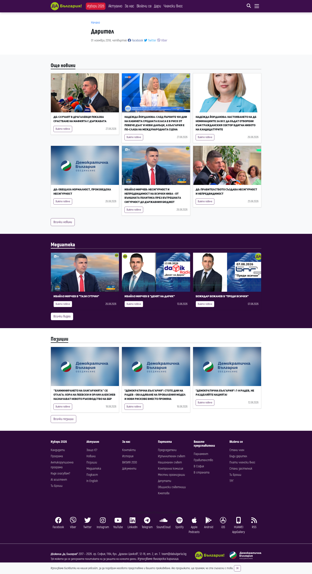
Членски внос (173, 6)
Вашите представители (204, 444)
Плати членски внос (242, 462)
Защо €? (91, 450)
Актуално (115, 6)
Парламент (201, 454)
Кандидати (58, 450)
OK (237, 568)
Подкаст (92, 475)
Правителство (203, 460)
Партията (165, 442)
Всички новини (62, 222)
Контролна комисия (170, 469)
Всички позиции (63, 419)
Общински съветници (172, 487)
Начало (95, 22)
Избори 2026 (95, 6)
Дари (157, 6)
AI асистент (59, 480)
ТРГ (231, 481)
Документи (129, 469)
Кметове (163, 493)
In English (92, 481)
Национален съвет (170, 462)
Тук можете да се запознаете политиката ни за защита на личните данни (93, 559)
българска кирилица (165, 559)
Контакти (129, 450)
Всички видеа (62, 316)
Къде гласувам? (60, 473)
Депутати (164, 481)
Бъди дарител (238, 456)
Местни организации (171, 475)
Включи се (144, 6)
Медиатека (63, 244)
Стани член (236, 450)
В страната (201, 472)
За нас (129, 6)
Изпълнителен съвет (171, 456)
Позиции (59, 339)
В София (199, 466)
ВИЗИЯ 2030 (129, 462)
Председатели (167, 450)
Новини (91, 456)
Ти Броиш (56, 486)
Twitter (151, 40)
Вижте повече (63, 129)
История (127, 456)
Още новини (63, 65)
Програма (57, 456)
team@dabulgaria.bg (174, 554)
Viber (163, 40)
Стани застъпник (240, 469)
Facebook (137, 40)
